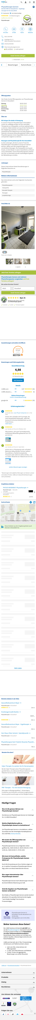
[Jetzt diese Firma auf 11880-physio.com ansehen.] (15, 392)
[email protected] (15, 833)
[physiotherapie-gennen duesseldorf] (9, 261)
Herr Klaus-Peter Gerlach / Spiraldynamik (14, 733)
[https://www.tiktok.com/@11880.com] (13, 1014)
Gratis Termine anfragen (18, 56)
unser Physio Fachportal (20, 413)
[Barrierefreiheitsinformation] (30, 2)
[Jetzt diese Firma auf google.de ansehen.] (15, 400)
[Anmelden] (25, 2)
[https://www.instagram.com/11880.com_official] (8, 1014)
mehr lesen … (9, 423)
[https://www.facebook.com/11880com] (3, 1014)
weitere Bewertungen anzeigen (18, 467)
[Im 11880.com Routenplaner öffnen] (30, 502)
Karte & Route (26, 65)
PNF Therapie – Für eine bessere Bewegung (16, 787)
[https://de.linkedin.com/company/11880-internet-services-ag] (17, 1014)
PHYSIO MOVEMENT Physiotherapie (14, 488)
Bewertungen (13, 65)
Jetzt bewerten (18, 380)
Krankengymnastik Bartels (10, 712)
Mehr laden (18, 668)
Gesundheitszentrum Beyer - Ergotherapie (15, 724)
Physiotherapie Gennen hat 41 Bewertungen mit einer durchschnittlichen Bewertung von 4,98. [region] (17, 882)
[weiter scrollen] (34, 65)
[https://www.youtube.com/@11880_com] (22, 1014)
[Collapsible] (32, 809)
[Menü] (34, 2)
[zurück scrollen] (1, 65)
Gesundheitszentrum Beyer (10, 703)
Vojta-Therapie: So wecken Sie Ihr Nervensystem (18, 766)
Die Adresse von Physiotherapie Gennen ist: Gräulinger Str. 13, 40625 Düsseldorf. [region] (18, 816)
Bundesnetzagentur (14, 930)
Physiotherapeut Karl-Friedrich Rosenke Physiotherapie (18, 742)
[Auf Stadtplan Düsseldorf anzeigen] (34, 502)
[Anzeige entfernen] (35, 1013)
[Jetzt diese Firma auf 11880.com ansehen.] (15, 389)
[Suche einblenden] (21, 2)
